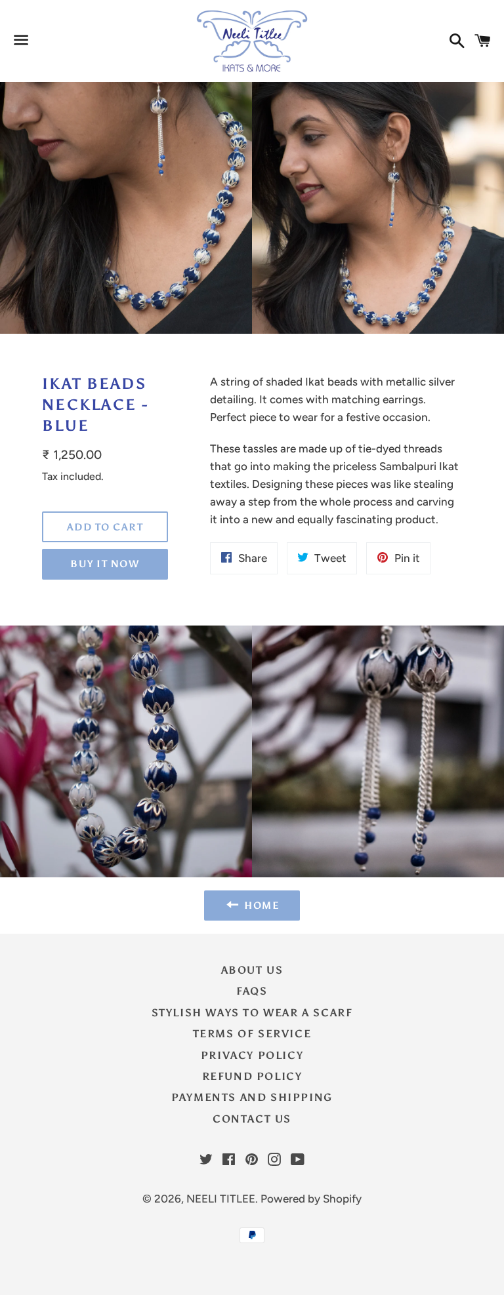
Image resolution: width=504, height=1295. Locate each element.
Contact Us (252, 1119)
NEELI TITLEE (220, 1198)
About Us (252, 970)
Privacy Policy (252, 1055)
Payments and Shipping (252, 1097)
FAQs (251, 991)
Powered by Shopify (311, 1198)
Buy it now (104, 564)
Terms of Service (252, 1033)
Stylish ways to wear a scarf (252, 1012)
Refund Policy (252, 1076)
